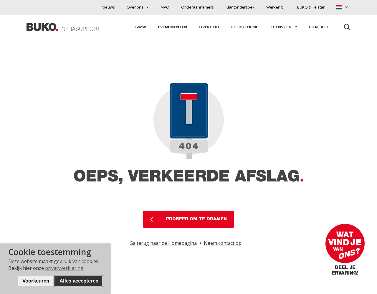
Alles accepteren (78, 281)
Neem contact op (223, 243)
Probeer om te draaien (196, 219)
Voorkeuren (35, 281)
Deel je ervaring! (345, 271)
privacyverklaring (64, 268)
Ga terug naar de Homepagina (163, 243)
